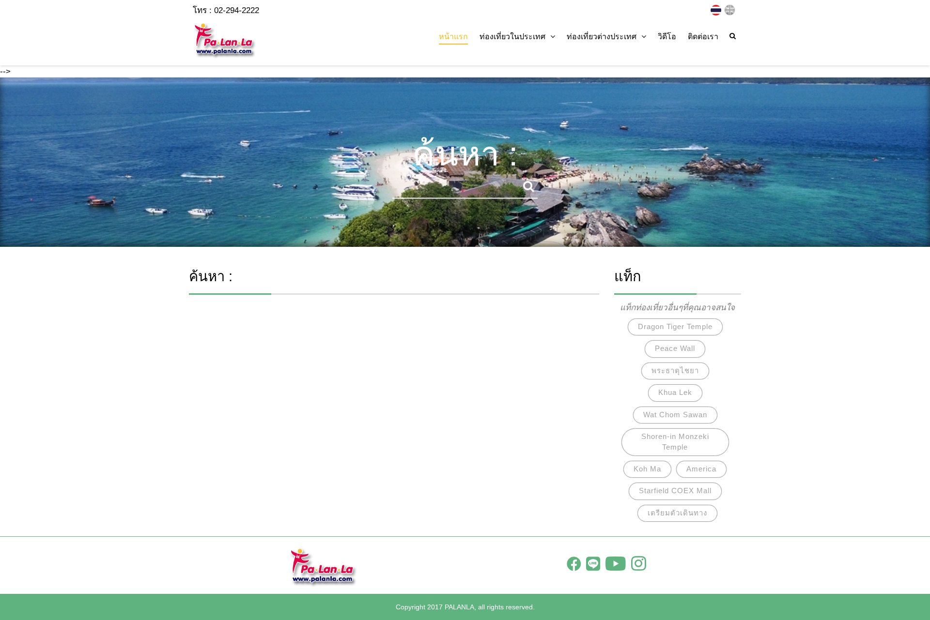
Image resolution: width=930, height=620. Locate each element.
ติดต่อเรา (703, 36)
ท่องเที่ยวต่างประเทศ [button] (601, 36)
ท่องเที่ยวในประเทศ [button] (512, 36)
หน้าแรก (453, 36)
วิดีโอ (667, 36)
